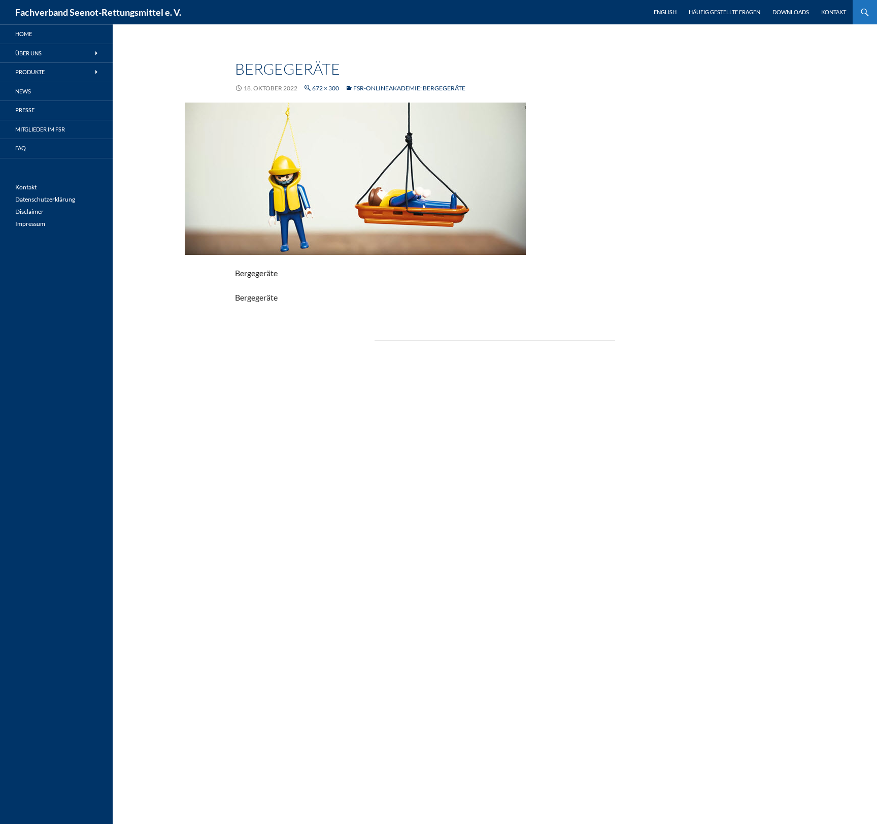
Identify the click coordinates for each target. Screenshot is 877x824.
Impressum (30, 223)
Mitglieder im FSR (40, 129)
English (665, 12)
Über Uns (28, 53)
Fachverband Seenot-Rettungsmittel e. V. (98, 12)
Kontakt (833, 12)
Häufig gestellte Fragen (724, 12)
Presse (25, 110)
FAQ (20, 148)
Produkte (30, 72)
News (23, 91)
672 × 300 (325, 88)
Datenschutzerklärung (45, 199)
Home (23, 33)
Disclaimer (29, 211)
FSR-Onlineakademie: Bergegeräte (409, 88)
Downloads (790, 12)
